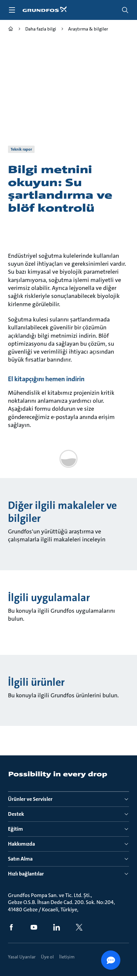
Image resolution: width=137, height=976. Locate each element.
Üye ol (47, 957)
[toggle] (12, 10)
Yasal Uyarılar (22, 957)
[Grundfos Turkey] (10, 29)
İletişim (66, 957)
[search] (125, 10)
